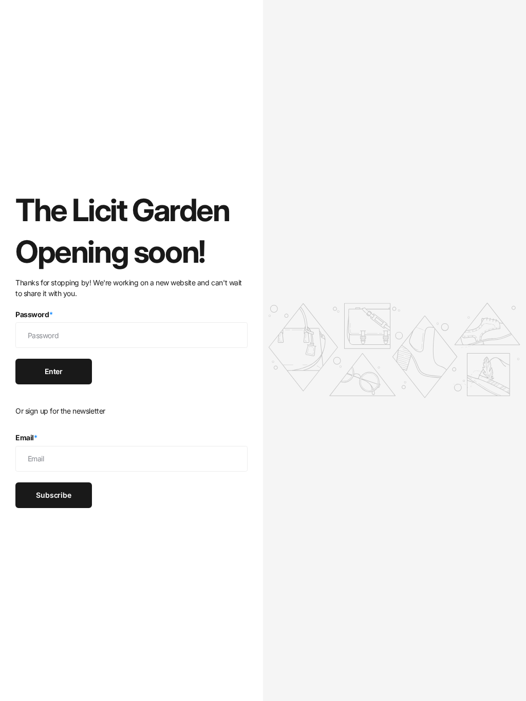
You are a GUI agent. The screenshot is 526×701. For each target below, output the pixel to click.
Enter (54, 371)
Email (26, 437)
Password (33, 314)
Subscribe (53, 495)
